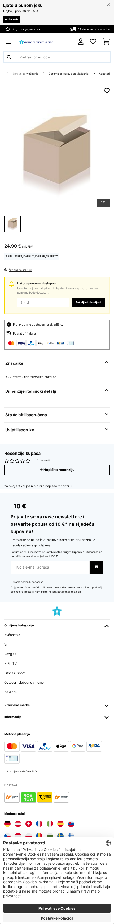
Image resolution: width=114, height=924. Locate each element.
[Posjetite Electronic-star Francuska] (39, 824)
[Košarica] (106, 42)
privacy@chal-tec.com (67, 591)
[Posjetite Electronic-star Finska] (71, 836)
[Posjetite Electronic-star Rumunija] (39, 836)
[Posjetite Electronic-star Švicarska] (28, 824)
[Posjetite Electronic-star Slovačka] (71, 824)
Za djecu (10, 692)
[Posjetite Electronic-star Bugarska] (50, 836)
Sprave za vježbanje (26, 73)
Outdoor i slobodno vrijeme (24, 682)
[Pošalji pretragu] (9, 57)
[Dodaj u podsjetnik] (107, 91)
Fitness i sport (14, 673)
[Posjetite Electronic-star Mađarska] (18, 836)
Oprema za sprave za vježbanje (69, 73)
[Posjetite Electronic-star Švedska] (60, 836)
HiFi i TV (10, 663)
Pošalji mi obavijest (88, 302)
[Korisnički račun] (81, 41)
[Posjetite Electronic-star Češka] (7, 836)
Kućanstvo (12, 635)
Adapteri (104, 73)
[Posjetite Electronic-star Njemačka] (7, 824)
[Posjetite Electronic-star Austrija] (18, 824)
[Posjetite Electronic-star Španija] (60, 824)
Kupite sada (11, 19)
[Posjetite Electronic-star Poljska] (28, 836)
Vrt (6, 644)
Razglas (10, 654)
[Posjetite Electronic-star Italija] (50, 824)
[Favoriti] (93, 42)
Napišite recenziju (58, 470)
